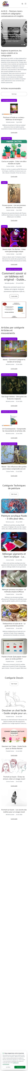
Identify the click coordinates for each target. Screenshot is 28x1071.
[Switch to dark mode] (22, 3)
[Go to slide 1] (21, 44)
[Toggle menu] (25, 3)
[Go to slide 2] (23, 44)
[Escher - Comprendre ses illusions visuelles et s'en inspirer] (14, 33)
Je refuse (8, 1067)
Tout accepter (20, 1067)
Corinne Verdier (10, 166)
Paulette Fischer (7, 41)
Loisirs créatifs (6, 138)
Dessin (4, 182)
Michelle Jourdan (10, 122)
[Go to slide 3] (24, 44)
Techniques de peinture (9, 100)
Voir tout (14, 94)
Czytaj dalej (14, 296)
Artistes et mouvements (11, 31)
